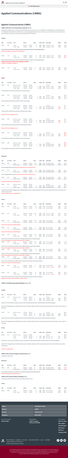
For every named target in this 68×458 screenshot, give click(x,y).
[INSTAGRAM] (64, 440)
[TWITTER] (61, 440)
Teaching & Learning (40, 406)
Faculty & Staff (38, 412)
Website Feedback (10, 440)
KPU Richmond (62, 425)
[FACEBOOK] (58, 440)
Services (4, 412)
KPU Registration (35, 6)
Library (4, 406)
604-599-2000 (5, 421)
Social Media (47, 440)
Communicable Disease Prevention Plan (15, 441)
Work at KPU (38, 415)
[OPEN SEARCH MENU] (64, 2)
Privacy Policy (24, 440)
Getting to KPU (62, 432)
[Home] (2, 2)
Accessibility (18, 440)
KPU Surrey (61, 428)
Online (3, 78)
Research (4, 409)
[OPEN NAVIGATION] (66, 2)
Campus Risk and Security (34, 440)
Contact (42, 440)
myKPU (36, 409)
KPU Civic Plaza (62, 421)
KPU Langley (61, 423)
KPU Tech (60, 430)
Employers (4, 415)
